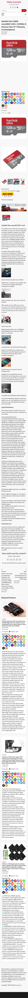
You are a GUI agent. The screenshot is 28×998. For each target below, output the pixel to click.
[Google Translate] (17, 102)
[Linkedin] (11, 94)
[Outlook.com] (20, 102)
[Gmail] (17, 97)
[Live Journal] (3, 102)
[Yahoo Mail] (11, 102)
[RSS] (14, 102)
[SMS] (23, 97)
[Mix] (20, 94)
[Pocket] (20, 97)
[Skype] (8, 102)
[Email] (3, 97)
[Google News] (20, 99)
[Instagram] (8, 97)
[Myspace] (14, 99)
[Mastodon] (17, 94)
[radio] (7, 560)
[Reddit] (8, 94)
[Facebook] (3, 94)
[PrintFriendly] (17, 99)
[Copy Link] (23, 99)
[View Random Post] (25, 14)
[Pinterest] (14, 94)
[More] (6, 105)
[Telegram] (3, 99)
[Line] (11, 99)
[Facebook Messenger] (8, 99)
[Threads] (3, 105)
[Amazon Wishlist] (14, 97)
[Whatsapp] (23, 94)
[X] (6, 94)
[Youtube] (11, 97)
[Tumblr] (6, 97)
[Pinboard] (6, 102)
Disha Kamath (17, 985)
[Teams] (23, 102)
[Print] (6, 99)
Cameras (4, 619)
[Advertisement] (14, 76)
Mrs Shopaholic (5, 631)
